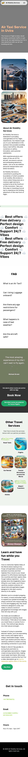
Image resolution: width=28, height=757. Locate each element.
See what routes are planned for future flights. (14, 403)
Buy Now (7, 667)
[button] (14, 283)
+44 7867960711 (8, 699)
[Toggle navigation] (24, 2)
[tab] (14, 283)
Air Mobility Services (13, 2)
